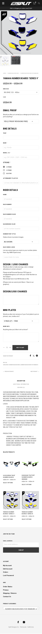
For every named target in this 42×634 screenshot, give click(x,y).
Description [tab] (21, 381)
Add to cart (20, 347)
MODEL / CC (7, 153)
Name (5, 194)
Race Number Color (9, 214)
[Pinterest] (37, 356)
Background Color (9, 224)
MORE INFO (6, 326)
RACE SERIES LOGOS (9, 247)
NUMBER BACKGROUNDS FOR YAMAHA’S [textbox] (20, 609)
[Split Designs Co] (21, 3)
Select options (8, 482)
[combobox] (21, 608)
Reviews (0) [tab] (21, 387)
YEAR (5, 133)
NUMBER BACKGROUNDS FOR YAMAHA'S (29, 73)
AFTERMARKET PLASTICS (10, 178)
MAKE (5, 143)
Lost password (8, 575)
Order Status (7, 587)
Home (4, 73)
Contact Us (7, 596)
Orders (5, 572)
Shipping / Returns (10, 593)
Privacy (5, 590)
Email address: (8, 541)
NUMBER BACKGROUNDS (13, 73)
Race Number (7, 204)
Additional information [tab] (21, 384)
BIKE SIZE (6, 89)
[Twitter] (34, 356)
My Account (7, 565)
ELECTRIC (9, 173)
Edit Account (7, 569)
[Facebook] (31, 356)
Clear (4, 97)
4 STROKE (9, 167)
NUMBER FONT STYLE (9, 234)
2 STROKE (9, 170)
